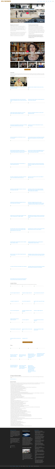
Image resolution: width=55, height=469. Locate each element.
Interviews (44, 1)
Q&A (46, 1)
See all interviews (27, 69)
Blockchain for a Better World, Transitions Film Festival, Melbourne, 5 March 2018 (14, 355)
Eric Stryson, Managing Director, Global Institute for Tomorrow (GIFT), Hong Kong (39, 458)
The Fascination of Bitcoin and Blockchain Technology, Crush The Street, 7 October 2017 (14, 366)
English (50, 1)
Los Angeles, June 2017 (25, 338)
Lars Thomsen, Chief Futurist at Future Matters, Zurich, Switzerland (18, 266)
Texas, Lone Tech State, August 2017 (14, 310)
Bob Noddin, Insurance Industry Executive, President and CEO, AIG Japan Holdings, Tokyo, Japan (39, 432)
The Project (41, 1)
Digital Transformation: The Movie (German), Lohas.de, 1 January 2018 (22, 355)
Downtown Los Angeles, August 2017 (38, 310)
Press (48, 1)
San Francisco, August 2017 (25, 319)
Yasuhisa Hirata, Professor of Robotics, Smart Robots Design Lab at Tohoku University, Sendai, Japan (39, 441)
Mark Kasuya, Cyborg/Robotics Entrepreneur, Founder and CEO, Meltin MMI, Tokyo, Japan (39, 448)
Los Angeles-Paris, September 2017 (14, 301)
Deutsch (53, 1)
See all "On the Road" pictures (27, 342)
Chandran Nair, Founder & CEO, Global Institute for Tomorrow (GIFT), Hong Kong (39, 455)
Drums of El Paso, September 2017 (26, 301)
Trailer (38, 1)
